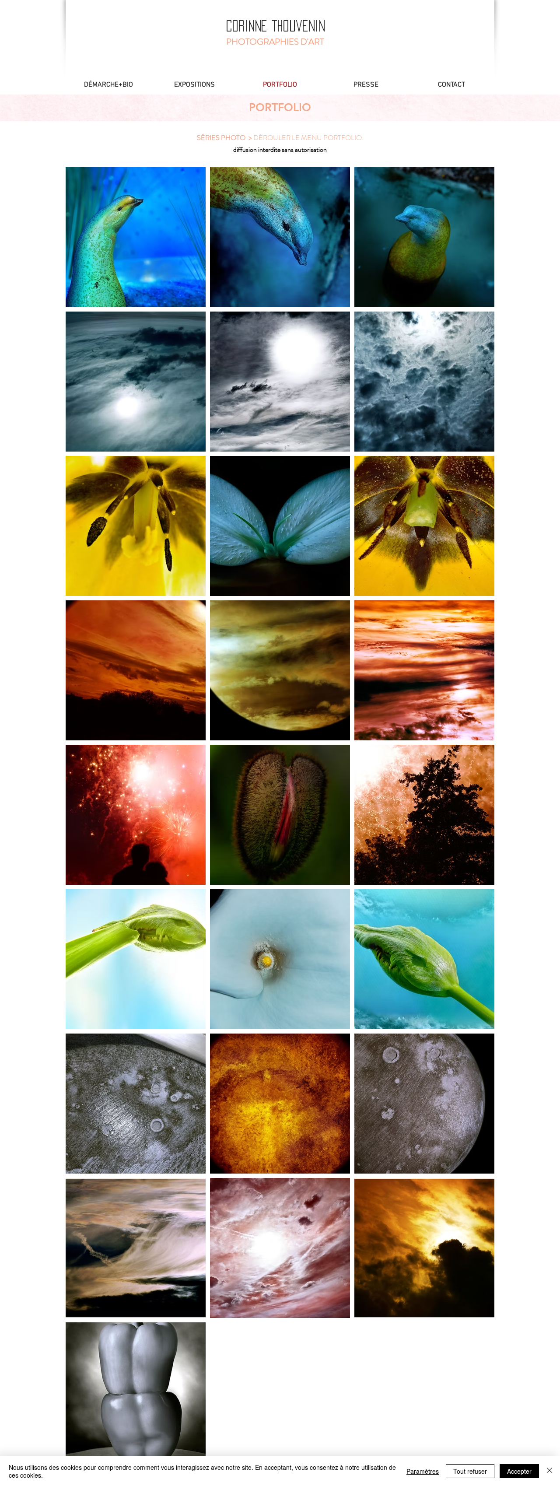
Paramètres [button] (422, 1471)
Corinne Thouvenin (275, 26)
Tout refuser (470, 1471)
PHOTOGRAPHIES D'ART (275, 41)
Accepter (519, 1471)
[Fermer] (549, 1471)
